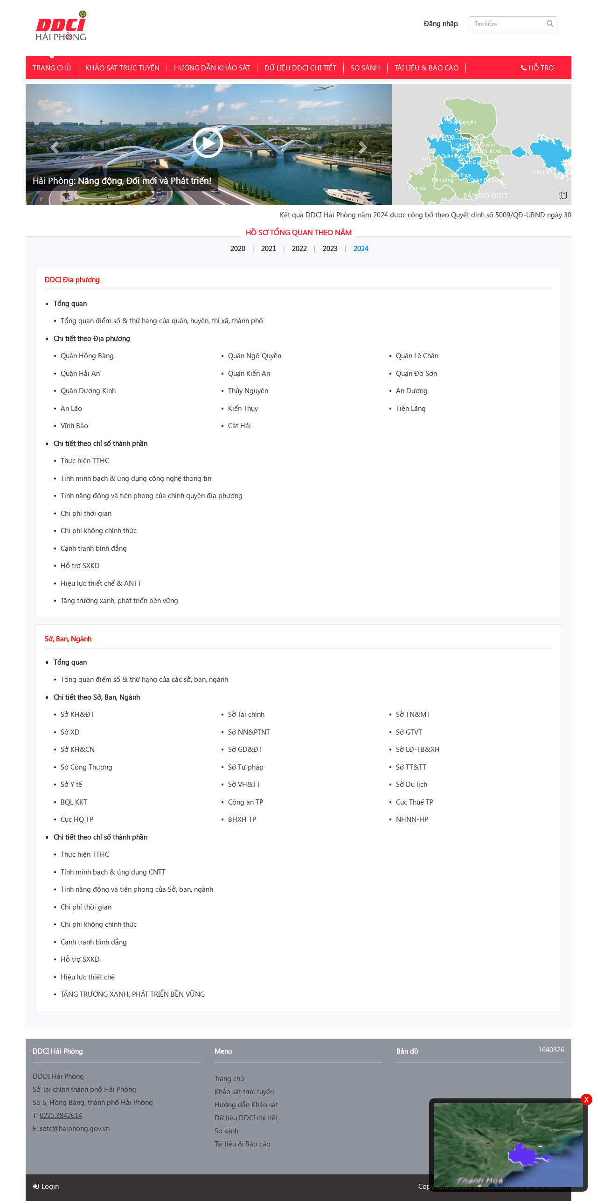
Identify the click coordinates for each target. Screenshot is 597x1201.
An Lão (429, 158)
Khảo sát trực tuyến (122, 67)
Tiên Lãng (442, 180)
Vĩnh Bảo (418, 188)
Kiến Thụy (460, 175)
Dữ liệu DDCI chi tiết (300, 67)
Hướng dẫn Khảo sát (212, 67)
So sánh (365, 67)
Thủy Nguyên (461, 122)
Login (49, 1186)
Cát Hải (542, 172)
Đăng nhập (441, 23)
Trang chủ (52, 67)
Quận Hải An (486, 151)
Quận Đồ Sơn (485, 180)
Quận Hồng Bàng (462, 138)
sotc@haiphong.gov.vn (75, 1128)
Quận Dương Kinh (479, 162)
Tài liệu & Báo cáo (426, 67)
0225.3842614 (61, 1115)
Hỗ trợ (540, 67)
